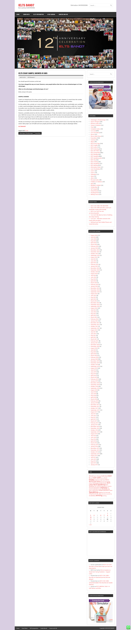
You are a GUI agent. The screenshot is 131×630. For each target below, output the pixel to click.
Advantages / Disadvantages (26, 133)
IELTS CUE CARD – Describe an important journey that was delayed (99, 577)
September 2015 (95, 453)
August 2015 (94, 455)
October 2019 (94, 364)
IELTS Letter (94, 147)
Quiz (92, 183)
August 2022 (94, 308)
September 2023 (95, 291)
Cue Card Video (95, 132)
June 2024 (93, 277)
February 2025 (95, 264)
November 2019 (95, 362)
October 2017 (94, 408)
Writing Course (95, 194)
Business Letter (95, 123)
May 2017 (93, 417)
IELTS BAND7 (26, 5)
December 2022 (95, 302)
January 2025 (94, 266)
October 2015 (94, 452)
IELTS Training (94, 161)
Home (18, 14)
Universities (103, 494)
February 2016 (95, 444)
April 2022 (93, 315)
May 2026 (93, 240)
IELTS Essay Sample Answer (100, 483)
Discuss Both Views (96, 136)
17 (90, 519)
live (108, 487)
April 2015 (93, 462)
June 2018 (93, 393)
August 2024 (94, 273)
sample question (95, 490)
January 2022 (94, 321)
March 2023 (94, 301)
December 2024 (95, 268)
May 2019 (93, 373)
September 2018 (95, 388)
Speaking (93, 492)
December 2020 (95, 344)
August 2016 (94, 433)
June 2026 (93, 239)
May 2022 (93, 313)
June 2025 (93, 261)
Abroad (91, 476)
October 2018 (94, 386)
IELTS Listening (95, 149)
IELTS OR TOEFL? (95, 150)
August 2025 (94, 257)
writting (105, 495)
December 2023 (95, 288)
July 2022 (93, 310)
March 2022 (94, 317)
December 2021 (95, 322)
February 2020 (95, 357)
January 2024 (94, 286)
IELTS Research (31, 77)
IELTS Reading (94, 154)
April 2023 (93, 299)
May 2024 (93, 279)
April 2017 (93, 419)
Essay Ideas (37, 133)
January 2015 (94, 464)
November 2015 (95, 450)
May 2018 (93, 395)
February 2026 (95, 246)
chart (91, 478)
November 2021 (95, 324)
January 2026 (94, 248)
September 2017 (95, 410)
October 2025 (94, 253)
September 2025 (95, 255)
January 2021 (94, 342)
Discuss (93, 134)
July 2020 (93, 350)
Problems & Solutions (96, 181)
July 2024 (93, 275)
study (108, 492)
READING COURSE (96, 185)
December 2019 (95, 361)
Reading (104, 489)
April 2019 (93, 375)
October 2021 (94, 326)
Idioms (92, 141)
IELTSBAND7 (22, 126)
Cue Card (93, 130)
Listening (103, 487)
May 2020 (93, 351)
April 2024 (93, 281)
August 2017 (94, 412)
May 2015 (93, 461)
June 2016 (93, 437)
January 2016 (94, 446)
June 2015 (93, 459)
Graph (101, 479)
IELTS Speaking (95, 156)
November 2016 (95, 428)
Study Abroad (51, 14)
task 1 (97, 494)
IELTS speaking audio (96, 158)
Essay (26, 130)
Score (110, 490)
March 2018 (94, 399)
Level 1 (93, 170)
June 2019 (93, 372)
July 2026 (93, 237)
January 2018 (94, 402)
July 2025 (93, 259)
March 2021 (94, 339)
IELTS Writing (94, 165)
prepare (100, 489)
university (108, 494)
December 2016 (95, 426)
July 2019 (93, 370)
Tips (100, 494)
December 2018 (95, 382)
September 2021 (95, 328)
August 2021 (94, 330)
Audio (103, 476)
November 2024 (95, 270)
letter (98, 487)
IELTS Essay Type (95, 143)
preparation (95, 489)
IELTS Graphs (94, 145)
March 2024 (94, 282)
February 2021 (95, 341)
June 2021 (93, 333)
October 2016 (94, 430)
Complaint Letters (95, 129)
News (92, 176)
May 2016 (93, 439)
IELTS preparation (38, 14)
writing (99, 495)
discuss (102, 478)
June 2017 (93, 415)
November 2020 (95, 346)
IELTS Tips (93, 160)
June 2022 (93, 311)
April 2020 (93, 353)
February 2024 (95, 284)
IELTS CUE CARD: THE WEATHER (99, 205)
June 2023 (93, 295)
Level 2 (93, 172)
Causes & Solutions (96, 125)
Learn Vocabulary (95, 169)
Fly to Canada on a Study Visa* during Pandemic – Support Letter (100, 571)
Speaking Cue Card (102, 492)
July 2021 (93, 331)
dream (105, 478)
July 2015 (93, 457)
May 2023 (93, 297)
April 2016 (93, 441)
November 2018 (95, 384)
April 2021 (93, 337)
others (92, 178)
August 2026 (94, 235)
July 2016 (93, 435)
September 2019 (95, 366)
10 (90, 517)
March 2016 (94, 442)
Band (106, 476)
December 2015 (95, 448)
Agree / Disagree (95, 121)
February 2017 (95, 422)
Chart (92, 127)
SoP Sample (94, 189)
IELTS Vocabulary (95, 163)
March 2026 (94, 244)
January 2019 (94, 381)
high (104, 479)
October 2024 (94, 271)
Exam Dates (26, 14)
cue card (96, 477)
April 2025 (93, 262)
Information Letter (96, 167)
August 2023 (94, 293)
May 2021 (93, 335)
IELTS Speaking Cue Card (98, 485)
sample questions (104, 490)
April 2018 (93, 397)
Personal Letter (95, 180)
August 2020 (94, 348)
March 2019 (94, 377)
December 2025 (95, 250)
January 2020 (94, 359)
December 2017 (95, 404)
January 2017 (94, 424)
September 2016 (95, 432)
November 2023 (95, 290)
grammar (96, 479)
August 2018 (94, 390)
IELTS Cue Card (94, 481)
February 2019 (95, 379)
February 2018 (95, 401)
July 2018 (93, 392)
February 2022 (95, 319)
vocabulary (92, 495)
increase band (92, 487)
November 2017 (95, 406)
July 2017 (93, 413)
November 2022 (95, 304)
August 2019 (94, 368)
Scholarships (94, 187)
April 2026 (93, 242)
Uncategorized (95, 192)
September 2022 (95, 306)
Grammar (93, 139)
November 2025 (95, 251)
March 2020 (94, 355)
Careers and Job (63, 14)
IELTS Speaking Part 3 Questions (105, 486)
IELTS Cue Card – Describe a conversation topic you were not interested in (100, 566)
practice (90, 489)
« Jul (90, 524)
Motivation (94, 174)
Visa (111, 494)
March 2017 (94, 421)
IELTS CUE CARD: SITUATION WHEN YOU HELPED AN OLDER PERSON (100, 582)
